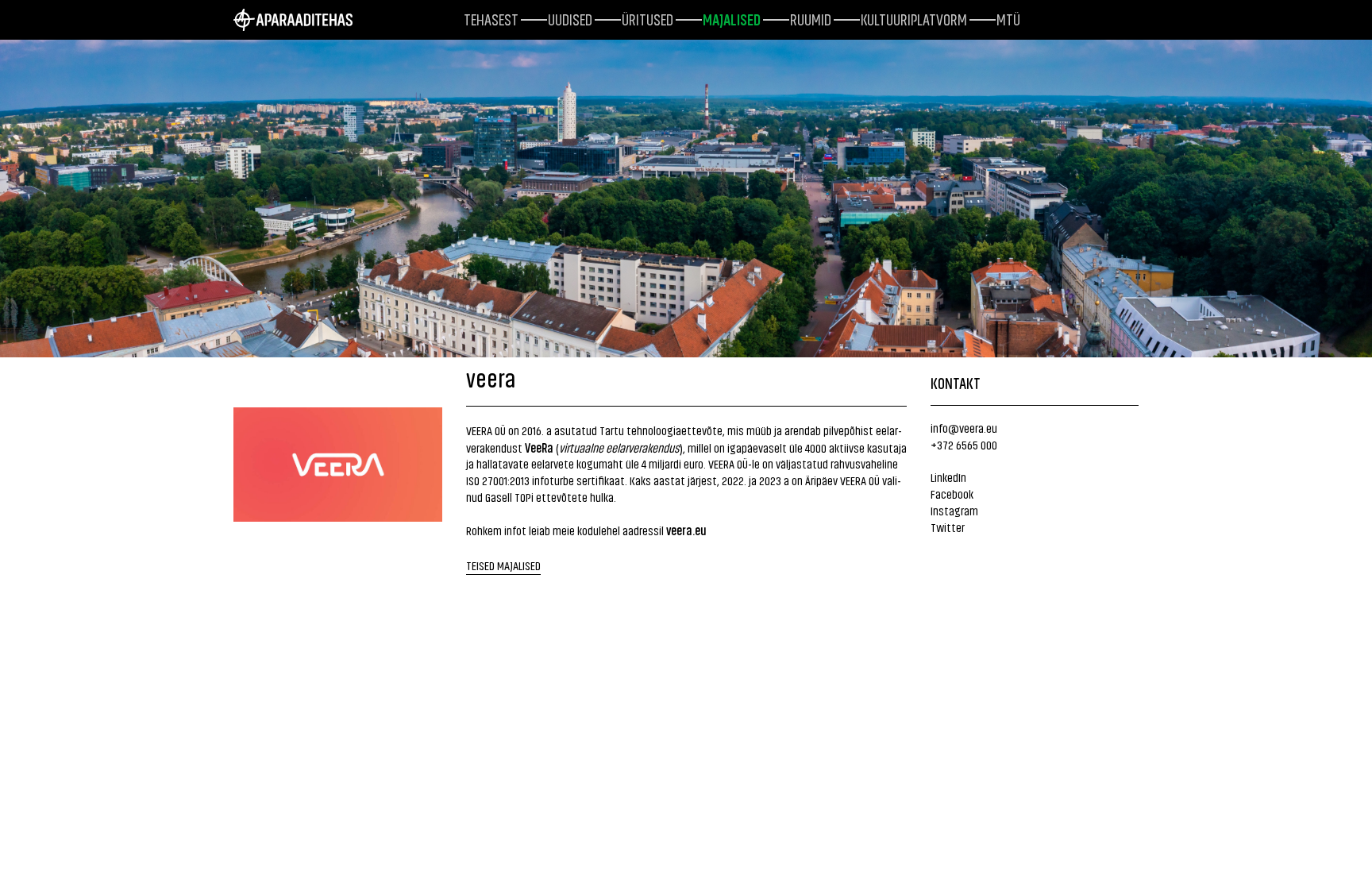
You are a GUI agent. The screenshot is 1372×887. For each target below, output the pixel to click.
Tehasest (491, 18)
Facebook (952, 493)
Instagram (954, 510)
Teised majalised (503, 565)
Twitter (948, 526)
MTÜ (1008, 18)
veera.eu (686, 530)
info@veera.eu (964, 427)
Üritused (647, 18)
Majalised (732, 18)
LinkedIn (948, 476)
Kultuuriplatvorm (914, 18)
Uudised (570, 18)
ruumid (810, 18)
